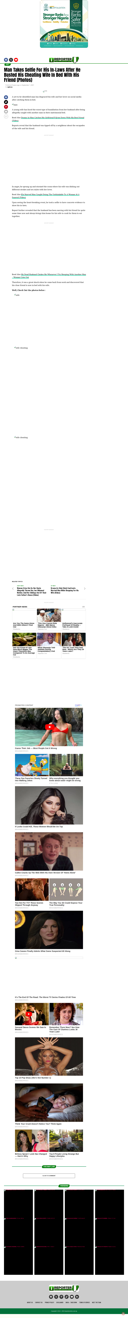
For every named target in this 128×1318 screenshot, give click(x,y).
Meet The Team (96, 1302)
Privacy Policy (49, 1302)
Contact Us (38, 1302)
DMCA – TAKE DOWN (71, 1302)
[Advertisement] (49, 158)
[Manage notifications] (123, 1313)
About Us (30, 1302)
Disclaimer (59, 1302)
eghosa (9, 87)
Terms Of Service (84, 1302)
